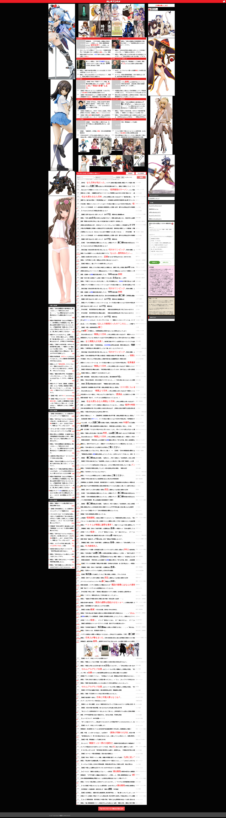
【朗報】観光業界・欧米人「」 (101, 697)
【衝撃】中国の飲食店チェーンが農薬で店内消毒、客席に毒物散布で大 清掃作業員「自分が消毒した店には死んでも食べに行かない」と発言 (95, 96)
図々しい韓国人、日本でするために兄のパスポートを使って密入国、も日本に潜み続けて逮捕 (98, 63)
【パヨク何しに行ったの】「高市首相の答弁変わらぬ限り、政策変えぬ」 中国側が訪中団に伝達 (108, 750)
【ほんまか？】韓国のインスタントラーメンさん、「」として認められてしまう (112, 189)
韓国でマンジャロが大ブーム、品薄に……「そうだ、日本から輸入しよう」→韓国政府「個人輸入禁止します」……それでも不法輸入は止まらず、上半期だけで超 (62, 338)
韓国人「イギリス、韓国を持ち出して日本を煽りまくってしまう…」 (100, 595)
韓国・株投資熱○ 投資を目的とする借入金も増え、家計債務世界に (101, 376)
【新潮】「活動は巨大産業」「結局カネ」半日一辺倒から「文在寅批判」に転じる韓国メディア (110, 503)
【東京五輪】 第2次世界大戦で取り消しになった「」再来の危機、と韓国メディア (111, 249)
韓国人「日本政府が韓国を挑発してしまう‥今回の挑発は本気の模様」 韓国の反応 (104, 468)
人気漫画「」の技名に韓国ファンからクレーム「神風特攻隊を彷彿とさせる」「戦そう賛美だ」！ (112, 517)
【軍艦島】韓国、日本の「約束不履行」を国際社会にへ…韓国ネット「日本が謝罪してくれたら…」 (110, 542)
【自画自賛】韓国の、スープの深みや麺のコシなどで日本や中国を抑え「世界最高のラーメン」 (110, 419)
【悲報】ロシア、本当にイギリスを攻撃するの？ (94, 658)
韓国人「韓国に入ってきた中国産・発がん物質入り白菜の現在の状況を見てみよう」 (104, 662)
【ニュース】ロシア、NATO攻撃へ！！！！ (93, 718)
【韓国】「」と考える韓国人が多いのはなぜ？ (107, 401)
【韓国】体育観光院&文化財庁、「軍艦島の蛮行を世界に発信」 (100, 383)
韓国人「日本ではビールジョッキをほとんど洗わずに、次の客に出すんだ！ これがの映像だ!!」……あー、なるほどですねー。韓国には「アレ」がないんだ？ (62, 422)
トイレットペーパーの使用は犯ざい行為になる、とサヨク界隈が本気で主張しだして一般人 (110, 464)
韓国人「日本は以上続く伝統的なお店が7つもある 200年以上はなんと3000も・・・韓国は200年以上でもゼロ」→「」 (130, 117)
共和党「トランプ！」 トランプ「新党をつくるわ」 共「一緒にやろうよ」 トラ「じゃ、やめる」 (111, 531)
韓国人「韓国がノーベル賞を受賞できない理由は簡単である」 (62, 504)
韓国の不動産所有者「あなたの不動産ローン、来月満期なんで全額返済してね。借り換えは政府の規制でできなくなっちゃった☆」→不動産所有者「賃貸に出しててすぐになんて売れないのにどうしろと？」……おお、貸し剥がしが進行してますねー (62, 326)
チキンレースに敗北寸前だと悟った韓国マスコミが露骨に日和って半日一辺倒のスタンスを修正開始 (108, 521)
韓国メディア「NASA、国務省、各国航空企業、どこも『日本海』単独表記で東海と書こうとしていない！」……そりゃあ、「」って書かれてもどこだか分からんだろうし (62, 388)
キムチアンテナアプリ (155, 215)
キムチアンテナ (100, 1)
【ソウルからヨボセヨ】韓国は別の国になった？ (94, 210)
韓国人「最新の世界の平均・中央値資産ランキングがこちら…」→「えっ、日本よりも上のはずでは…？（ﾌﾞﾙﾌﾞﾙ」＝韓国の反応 (62, 377)
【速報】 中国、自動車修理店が (91, 327)
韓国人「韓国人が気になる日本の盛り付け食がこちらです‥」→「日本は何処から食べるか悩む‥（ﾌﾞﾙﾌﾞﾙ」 (112, 665)
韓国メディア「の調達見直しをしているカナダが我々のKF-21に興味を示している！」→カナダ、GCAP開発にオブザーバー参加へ (62, 494)
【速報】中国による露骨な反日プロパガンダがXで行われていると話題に (101, 768)
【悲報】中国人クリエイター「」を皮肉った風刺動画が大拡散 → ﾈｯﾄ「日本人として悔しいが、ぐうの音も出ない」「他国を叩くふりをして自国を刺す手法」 (62, 403)
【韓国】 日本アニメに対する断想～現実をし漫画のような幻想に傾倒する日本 (104, 489)
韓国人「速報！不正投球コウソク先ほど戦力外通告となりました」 (99, 693)
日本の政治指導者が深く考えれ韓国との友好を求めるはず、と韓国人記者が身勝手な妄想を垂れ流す (108, 408)
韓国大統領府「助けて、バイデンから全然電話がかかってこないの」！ (100, 397)
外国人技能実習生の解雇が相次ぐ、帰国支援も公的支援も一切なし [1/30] (106, 425)
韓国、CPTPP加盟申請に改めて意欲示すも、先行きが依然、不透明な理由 (101, 715)
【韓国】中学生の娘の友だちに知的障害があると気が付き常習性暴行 (100, 479)
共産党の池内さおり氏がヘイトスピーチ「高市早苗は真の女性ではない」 (61, 550)
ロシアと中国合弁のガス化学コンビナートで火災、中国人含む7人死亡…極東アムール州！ (107, 746)
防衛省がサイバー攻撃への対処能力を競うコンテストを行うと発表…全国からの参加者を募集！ (110, 549)
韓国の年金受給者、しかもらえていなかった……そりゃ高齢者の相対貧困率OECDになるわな (62, 359)
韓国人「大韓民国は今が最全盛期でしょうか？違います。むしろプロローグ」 (102, 348)
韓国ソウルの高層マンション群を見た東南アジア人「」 (107, 253)
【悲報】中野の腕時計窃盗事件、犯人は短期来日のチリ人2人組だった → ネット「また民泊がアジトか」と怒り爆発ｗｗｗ (95, 117)
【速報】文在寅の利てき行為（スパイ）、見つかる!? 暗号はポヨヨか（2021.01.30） (106, 256)
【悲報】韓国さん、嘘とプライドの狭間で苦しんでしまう (97, 263)
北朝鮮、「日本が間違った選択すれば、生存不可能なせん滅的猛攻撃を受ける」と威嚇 (97, 124)
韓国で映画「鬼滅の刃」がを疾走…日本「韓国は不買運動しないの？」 (102, 538)
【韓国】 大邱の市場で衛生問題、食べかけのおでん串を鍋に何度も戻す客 (101, 708)
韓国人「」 (89, 545)
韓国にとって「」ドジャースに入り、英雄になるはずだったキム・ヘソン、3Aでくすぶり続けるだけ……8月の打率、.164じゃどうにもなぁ (62, 367)
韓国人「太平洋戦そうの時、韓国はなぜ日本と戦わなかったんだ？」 (100, 260)
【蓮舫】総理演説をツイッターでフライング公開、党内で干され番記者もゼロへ (103, 623)
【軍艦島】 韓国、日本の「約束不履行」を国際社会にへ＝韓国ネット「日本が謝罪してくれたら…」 (110, 528)
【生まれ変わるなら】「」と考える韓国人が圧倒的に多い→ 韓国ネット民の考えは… (111, 436)
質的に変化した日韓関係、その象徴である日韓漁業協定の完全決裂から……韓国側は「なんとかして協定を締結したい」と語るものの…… (62, 437)
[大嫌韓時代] (105, 29)
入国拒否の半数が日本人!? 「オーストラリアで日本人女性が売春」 (62, 457)
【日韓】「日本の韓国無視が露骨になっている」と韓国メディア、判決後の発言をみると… (109, 242)
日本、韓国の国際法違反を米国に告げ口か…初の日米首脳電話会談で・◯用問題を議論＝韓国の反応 (111, 295)
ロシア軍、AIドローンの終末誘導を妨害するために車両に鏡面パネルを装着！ (104, 672)
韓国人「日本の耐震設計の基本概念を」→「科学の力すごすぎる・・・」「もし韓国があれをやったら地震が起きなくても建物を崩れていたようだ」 (62, 313)
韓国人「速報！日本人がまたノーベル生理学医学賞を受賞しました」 (62, 561)
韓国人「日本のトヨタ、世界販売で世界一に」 (94, 630)
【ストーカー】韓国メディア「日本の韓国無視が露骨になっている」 (100, 510)
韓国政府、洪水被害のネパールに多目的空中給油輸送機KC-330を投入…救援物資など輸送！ (106, 729)
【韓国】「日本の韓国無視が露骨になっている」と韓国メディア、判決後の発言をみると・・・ (110, 496)
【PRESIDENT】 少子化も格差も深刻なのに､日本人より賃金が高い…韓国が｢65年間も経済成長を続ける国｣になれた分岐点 (95, 137)
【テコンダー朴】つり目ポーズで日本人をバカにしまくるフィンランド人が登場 (62, 430)
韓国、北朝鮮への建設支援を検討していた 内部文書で (101, 274)
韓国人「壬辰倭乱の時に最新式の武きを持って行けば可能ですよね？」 (102, 535)
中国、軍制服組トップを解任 (129, 122)
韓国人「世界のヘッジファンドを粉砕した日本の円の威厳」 (97, 570)
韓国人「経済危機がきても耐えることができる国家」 (95, 606)
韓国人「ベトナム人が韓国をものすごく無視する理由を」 (103, 475)
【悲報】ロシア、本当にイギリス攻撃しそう (93, 725)
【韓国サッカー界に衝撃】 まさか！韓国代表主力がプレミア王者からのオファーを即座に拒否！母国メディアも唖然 (113, 704)
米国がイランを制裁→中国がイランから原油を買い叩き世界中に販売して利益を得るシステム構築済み (109, 796)
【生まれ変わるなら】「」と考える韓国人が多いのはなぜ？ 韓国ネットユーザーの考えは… (112, 334)
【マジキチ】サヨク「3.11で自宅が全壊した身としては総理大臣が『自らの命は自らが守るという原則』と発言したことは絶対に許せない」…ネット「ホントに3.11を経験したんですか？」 (62, 518)
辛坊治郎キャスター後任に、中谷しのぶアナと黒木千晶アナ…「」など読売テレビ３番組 (108, 394)
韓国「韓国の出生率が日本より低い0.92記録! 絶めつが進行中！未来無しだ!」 (102, 221)
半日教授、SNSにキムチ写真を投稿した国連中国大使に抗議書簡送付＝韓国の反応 (103, 359)
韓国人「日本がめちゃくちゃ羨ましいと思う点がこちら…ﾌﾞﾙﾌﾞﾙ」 (62, 555)
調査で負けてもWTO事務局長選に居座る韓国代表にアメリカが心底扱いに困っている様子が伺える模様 (109, 486)
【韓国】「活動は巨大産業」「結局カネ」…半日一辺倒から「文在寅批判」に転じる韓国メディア (111, 457)
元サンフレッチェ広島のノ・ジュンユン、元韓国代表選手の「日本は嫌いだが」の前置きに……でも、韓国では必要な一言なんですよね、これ (95, 52)
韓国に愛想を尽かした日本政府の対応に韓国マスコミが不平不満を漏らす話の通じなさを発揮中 (107, 507)
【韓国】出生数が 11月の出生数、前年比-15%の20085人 (99, 609)
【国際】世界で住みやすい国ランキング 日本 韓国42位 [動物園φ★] (102, 214)
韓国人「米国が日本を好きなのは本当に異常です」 (95, 412)
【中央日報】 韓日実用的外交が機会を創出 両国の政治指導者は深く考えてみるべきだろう (107, 309)
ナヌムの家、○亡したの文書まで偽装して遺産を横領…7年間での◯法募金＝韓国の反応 (112, 422)
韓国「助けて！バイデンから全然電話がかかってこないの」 (97, 588)
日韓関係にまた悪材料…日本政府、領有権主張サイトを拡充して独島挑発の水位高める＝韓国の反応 (108, 482)
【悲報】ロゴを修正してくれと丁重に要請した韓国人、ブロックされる (103, 574)
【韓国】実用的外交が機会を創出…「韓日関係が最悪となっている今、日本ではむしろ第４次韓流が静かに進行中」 (113, 369)
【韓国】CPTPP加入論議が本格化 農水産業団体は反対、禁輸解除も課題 (101, 690)
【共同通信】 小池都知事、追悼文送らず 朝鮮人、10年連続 (99, 788)
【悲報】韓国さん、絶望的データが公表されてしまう (95, 373)
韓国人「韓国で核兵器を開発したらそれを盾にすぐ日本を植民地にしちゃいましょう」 (105, 683)
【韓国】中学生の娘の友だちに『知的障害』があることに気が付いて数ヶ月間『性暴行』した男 (107, 461)
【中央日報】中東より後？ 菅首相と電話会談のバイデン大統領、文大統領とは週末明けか (106, 591)
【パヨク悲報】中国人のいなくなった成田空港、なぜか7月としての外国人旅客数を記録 (109, 785)
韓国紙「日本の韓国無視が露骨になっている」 (94, 514)
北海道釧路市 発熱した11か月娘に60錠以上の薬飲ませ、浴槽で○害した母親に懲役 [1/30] (107, 267)
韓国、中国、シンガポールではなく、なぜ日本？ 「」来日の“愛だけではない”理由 (113, 732)
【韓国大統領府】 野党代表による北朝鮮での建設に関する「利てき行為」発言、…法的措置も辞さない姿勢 (112, 560)
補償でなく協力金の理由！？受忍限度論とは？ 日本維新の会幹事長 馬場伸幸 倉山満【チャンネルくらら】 (111, 200)
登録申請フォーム (153, 209)
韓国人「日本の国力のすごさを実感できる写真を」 (101, 447)
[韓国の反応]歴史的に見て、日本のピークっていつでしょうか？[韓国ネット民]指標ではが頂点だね (111, 224)
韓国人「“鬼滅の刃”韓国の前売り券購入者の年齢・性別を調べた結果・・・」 (102, 599)
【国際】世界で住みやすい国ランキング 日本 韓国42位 (99, 239)
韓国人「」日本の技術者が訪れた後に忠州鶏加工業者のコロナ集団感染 (109, 637)
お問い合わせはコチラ (155, 212)
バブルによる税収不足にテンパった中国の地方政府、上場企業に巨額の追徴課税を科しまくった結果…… (133, 83)
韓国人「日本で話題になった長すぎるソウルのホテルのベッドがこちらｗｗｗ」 (62, 566)
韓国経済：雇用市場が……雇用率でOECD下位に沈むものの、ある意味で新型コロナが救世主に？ (109, 641)
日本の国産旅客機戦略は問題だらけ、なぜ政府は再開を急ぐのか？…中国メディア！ (104, 778)
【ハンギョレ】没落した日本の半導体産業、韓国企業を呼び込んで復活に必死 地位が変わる (107, 764)
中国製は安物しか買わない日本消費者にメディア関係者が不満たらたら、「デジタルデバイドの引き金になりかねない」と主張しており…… (130, 92)
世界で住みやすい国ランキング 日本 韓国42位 (96, 306)
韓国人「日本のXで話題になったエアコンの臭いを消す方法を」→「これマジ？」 (62, 463)
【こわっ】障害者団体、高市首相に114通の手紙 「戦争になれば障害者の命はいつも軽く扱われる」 (108, 799)
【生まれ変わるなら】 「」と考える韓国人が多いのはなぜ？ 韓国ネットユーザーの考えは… (113, 390)
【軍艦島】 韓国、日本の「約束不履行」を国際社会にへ (98, 567)
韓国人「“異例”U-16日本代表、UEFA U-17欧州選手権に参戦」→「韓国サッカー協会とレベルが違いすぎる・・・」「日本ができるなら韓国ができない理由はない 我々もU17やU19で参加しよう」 (62, 349)
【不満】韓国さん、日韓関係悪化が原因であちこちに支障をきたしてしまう (104, 330)
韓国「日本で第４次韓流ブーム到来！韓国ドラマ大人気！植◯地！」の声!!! (103, 277)
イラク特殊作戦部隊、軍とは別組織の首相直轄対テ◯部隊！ (97, 500)
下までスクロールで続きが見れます (111, 809)
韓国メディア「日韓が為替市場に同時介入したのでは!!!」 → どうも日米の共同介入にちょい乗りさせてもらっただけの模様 (62, 471)
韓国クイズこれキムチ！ (155, 219)
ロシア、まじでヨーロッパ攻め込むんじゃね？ (94, 700)
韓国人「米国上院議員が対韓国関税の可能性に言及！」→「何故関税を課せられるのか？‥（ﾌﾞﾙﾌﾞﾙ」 (133, 43)
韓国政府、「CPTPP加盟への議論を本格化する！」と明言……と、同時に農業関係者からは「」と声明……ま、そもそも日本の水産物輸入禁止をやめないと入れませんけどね (98, 45)
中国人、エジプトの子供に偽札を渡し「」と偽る (62, 544)
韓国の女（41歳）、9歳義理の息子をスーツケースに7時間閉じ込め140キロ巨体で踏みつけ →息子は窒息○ (111, 193)
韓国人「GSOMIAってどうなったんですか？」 (94, 472)
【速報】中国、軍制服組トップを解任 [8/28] (93, 739)
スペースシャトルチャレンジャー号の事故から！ (98, 581)
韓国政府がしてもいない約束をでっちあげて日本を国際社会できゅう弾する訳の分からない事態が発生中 (110, 337)
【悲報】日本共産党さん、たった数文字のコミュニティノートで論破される (62, 415)
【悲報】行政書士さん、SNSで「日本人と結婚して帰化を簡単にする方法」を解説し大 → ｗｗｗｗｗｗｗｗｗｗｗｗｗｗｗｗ (95, 112)
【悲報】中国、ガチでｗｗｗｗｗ (61, 395)
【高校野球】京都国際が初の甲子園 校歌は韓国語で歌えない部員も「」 (113, 387)
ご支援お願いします (161, 5)
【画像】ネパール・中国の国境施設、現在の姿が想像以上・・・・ (99, 753)
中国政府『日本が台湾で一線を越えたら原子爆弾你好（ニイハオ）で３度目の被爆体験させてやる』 (62, 528)
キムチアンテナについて (155, 206)
